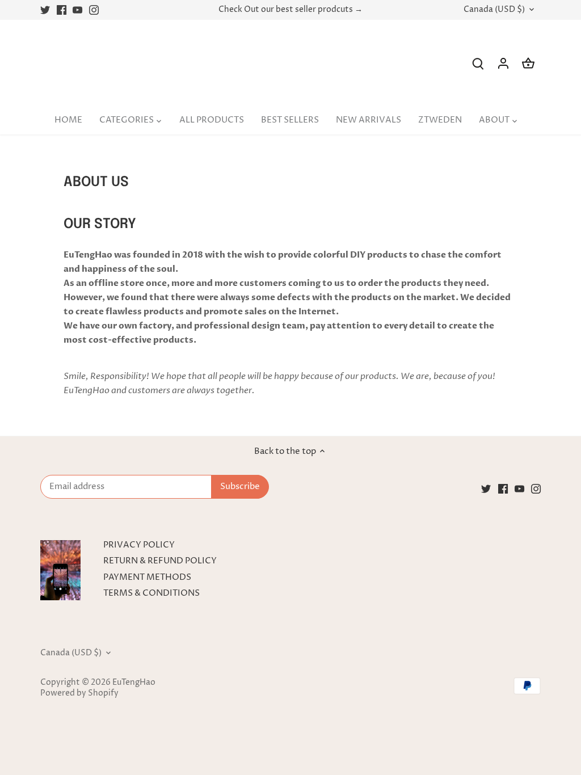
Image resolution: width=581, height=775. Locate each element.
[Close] (544, 589)
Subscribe (504, 684)
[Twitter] (420, 720)
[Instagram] (469, 720)
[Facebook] (436, 720)
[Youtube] (453, 720)
